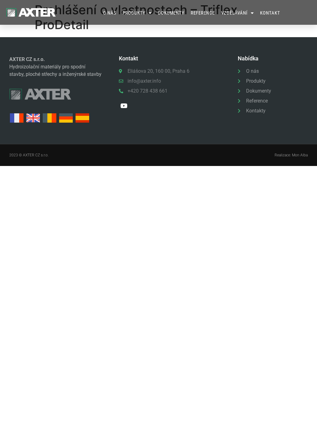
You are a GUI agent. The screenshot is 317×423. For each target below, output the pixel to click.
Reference (203, 13)
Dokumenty (171, 13)
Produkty (134, 13)
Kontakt (270, 13)
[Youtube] (124, 106)
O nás (109, 13)
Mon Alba (300, 155)
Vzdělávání (234, 13)
